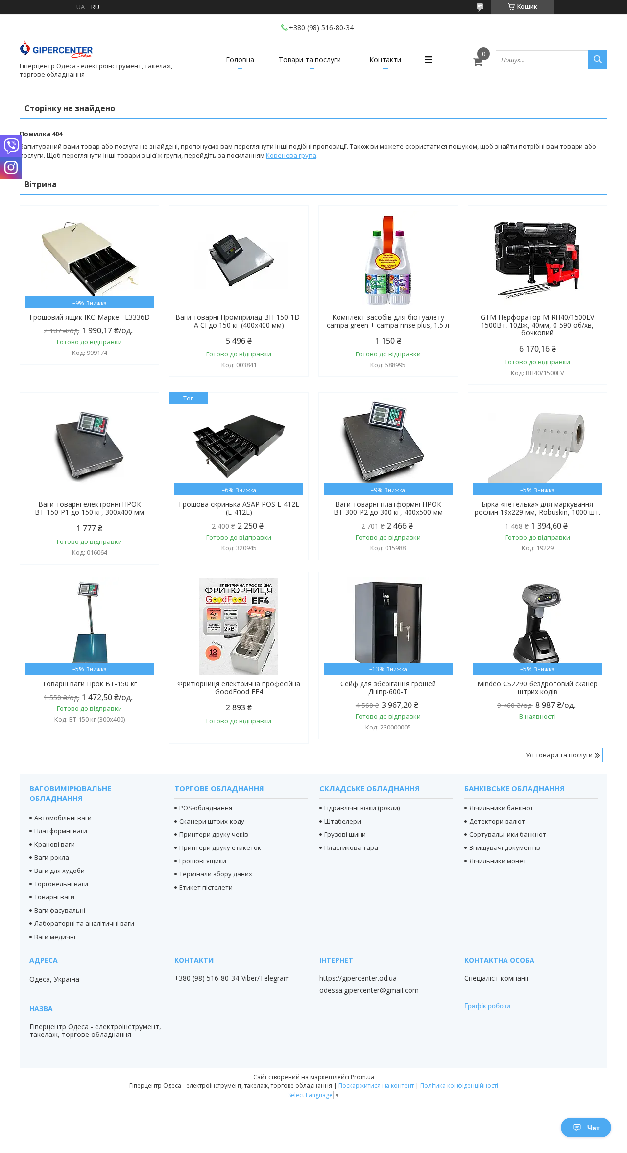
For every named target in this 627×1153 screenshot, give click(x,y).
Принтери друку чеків (213, 834)
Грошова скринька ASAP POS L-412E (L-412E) (239, 508)
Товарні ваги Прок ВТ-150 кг (89, 684)
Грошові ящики (202, 860)
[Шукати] (597, 59)
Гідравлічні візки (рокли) (362, 807)
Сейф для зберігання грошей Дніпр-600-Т (388, 688)
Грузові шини (345, 834)
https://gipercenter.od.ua (358, 978)
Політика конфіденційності (459, 1086)
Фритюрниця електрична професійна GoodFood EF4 (238, 688)
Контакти (385, 59)
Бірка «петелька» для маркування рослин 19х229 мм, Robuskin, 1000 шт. (537, 508)
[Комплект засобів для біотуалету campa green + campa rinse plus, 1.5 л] (388, 259)
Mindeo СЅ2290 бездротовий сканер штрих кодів (537, 688)
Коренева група (291, 155)
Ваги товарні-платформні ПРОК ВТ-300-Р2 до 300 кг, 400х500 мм (388, 508)
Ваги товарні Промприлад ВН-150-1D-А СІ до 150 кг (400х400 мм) (238, 321)
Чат (593, 1127)
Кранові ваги (54, 844)
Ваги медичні (54, 936)
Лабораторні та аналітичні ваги (84, 923)
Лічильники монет (498, 860)
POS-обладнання (205, 807)
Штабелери (342, 821)
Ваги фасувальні (59, 910)
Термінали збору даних (215, 874)
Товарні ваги (54, 897)
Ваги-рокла (51, 857)
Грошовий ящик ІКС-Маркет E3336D (89, 317)
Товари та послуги (310, 59)
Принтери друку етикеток (220, 847)
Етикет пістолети (206, 887)
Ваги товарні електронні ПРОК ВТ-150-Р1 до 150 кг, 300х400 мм (89, 508)
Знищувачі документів (504, 847)
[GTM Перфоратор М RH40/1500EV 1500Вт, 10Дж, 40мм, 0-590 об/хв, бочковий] (537, 259)
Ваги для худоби (59, 870)
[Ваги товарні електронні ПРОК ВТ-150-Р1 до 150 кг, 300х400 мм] (89, 446)
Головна (240, 59)
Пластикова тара (351, 847)
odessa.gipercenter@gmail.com (369, 990)
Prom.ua (362, 1077)
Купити (141, 230)
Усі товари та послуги (559, 755)
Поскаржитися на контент (376, 1086)
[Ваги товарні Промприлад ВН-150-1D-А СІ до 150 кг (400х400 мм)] (238, 259)
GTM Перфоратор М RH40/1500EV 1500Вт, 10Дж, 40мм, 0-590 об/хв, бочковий (537, 325)
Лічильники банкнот (501, 807)
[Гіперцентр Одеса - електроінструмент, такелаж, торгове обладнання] (56, 50)
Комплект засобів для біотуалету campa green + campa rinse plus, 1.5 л (388, 321)
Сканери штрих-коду (211, 821)
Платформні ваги (60, 830)
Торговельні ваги (61, 883)
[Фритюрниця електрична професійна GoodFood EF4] (238, 626)
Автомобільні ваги (63, 817)
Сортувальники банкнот (507, 834)
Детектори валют (497, 821)
